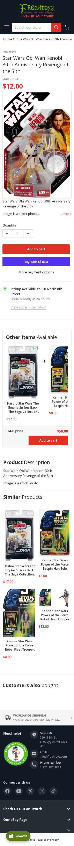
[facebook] (7, 791)
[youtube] (19, 791)
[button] (6, 27)
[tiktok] (53, 791)
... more (66, 213)
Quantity (9, 225)
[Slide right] (71, 717)
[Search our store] (56, 27)
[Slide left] (2, 717)
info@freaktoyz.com (53, 756)
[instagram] (42, 791)
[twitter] (30, 791)
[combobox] (35, 27)
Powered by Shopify (47, 839)
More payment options (36, 272)
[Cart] (67, 27)
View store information (28, 307)
